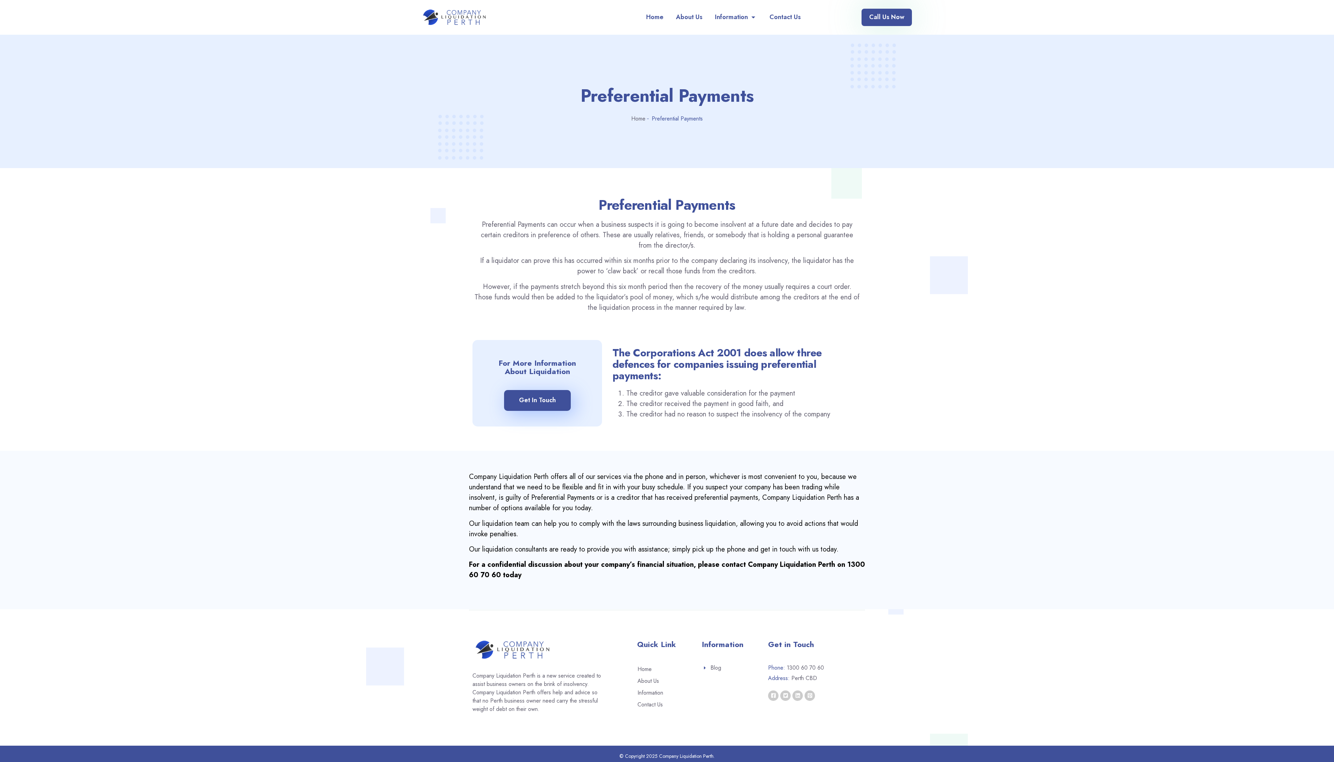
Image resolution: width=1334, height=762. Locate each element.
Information (731, 17)
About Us (689, 17)
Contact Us (785, 17)
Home (655, 17)
